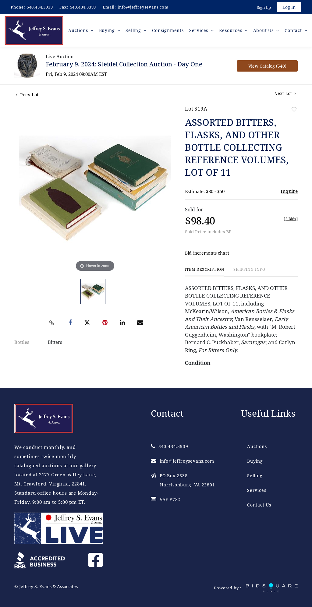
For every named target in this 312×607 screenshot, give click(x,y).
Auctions (257, 446)
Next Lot (283, 93)
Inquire (289, 191)
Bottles (21, 342)
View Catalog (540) (267, 66)
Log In (289, 7)
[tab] (204, 271)
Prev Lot (28, 94)
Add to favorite (294, 109)
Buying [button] (107, 30)
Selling (255, 475)
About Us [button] (264, 30)
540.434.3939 (40, 7)
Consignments (168, 30)
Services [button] (199, 30)
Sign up (264, 7)
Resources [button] (231, 30)
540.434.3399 (83, 7)
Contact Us (259, 505)
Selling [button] (134, 30)
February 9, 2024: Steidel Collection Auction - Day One (124, 64)
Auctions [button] (78, 30)
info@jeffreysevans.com (143, 7)
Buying (255, 461)
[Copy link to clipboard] (51, 322)
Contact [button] (294, 30)
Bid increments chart (207, 253)
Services (256, 490)
